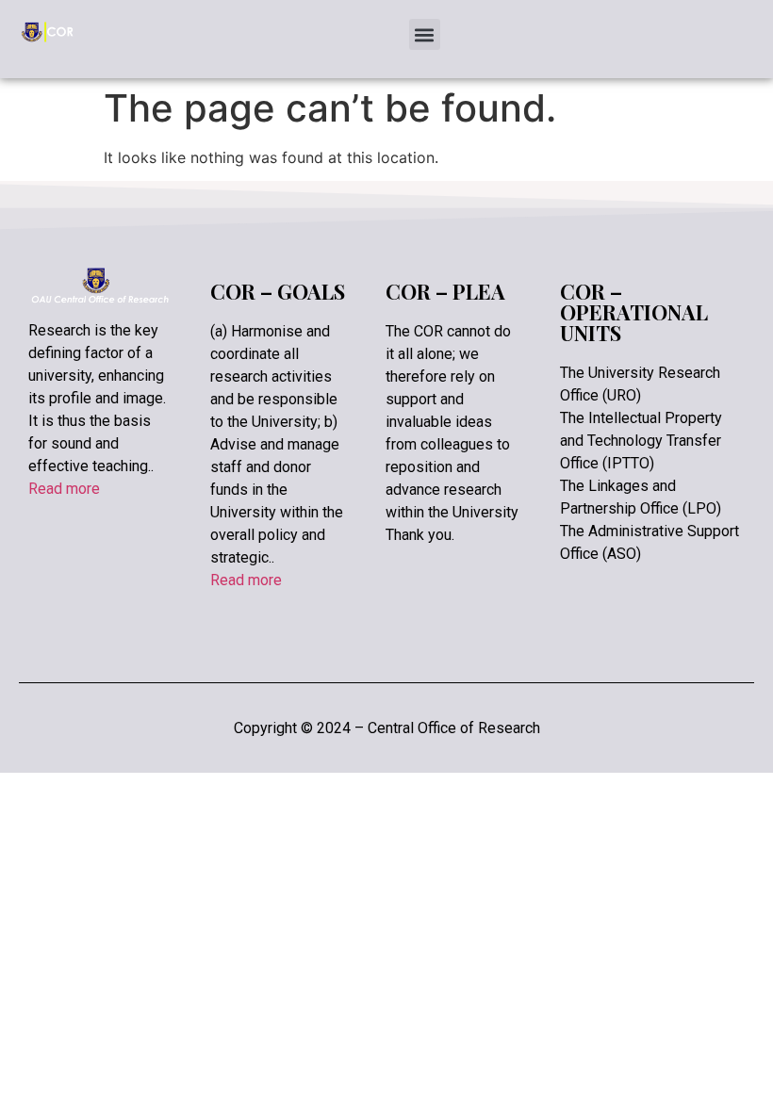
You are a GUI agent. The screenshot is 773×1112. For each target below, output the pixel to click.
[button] (424, 34)
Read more (64, 489)
